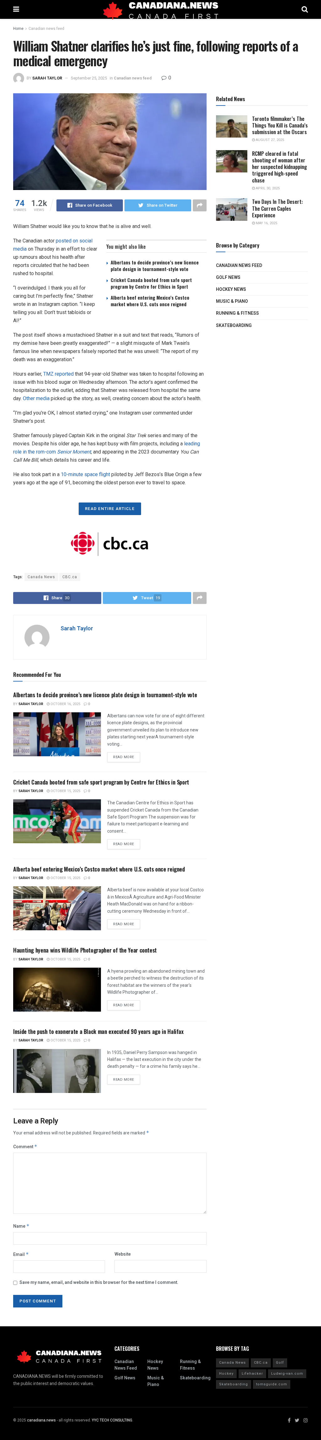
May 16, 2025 (266, 223)
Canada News (41, 577)
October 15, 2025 (65, 791)
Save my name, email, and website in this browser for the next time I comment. (98, 1282)
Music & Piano (232, 301)
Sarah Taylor (47, 78)
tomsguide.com (271, 1384)
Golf (280, 1362)
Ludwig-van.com (287, 1373)
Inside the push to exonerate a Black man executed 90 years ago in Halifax (98, 1031)
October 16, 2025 (65, 704)
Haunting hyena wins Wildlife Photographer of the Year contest (85, 950)
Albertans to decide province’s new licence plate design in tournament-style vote (155, 265)
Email (21, 1254)
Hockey (226, 1373)
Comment (25, 1147)
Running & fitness (237, 313)
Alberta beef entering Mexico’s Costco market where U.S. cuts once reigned (150, 300)
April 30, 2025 (267, 188)
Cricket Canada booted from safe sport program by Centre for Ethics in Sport (151, 283)
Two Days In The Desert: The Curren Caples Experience (277, 208)
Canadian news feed (46, 28)
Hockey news (231, 289)
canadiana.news (41, 1420)
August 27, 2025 (269, 140)
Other (29, 398)
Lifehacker (252, 1373)
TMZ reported (58, 374)
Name (21, 1226)
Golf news (228, 277)
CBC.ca (69, 577)
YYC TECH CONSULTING (112, 1420)
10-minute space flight (85, 474)
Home (18, 28)
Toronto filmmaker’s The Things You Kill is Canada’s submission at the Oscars (280, 125)
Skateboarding (234, 325)
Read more (123, 757)
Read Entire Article (110, 509)
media (43, 398)
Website (122, 1254)
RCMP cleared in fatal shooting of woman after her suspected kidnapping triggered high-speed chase (279, 166)
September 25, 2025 (89, 78)
